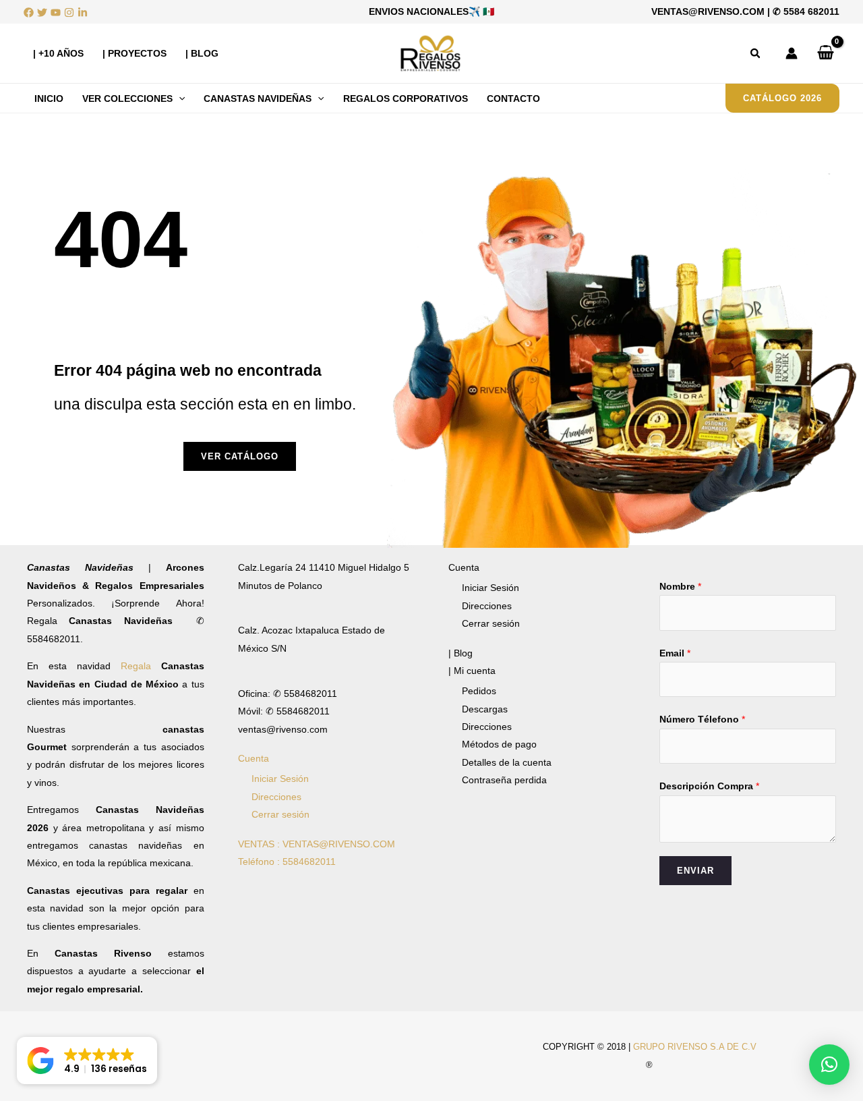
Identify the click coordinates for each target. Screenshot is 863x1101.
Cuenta (253, 758)
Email (674, 653)
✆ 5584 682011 (806, 11)
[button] (755, 53)
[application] (179, 98)
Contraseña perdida (504, 779)
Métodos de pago (499, 744)
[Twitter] (42, 12)
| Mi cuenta (472, 670)
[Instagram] (69, 12)
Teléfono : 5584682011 (287, 861)
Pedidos (479, 690)
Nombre (680, 586)
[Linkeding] (83, 12)
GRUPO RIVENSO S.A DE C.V (694, 1047)
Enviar (695, 871)
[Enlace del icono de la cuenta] (791, 53)
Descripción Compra (709, 786)
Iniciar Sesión (280, 778)
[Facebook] (29, 12)
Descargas (485, 709)
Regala (141, 665)
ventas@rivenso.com (708, 11)
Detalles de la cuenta (507, 762)
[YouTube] (56, 12)
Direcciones (276, 796)
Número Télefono (702, 719)
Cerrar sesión (280, 814)
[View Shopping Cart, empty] (825, 53)
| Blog (460, 653)
